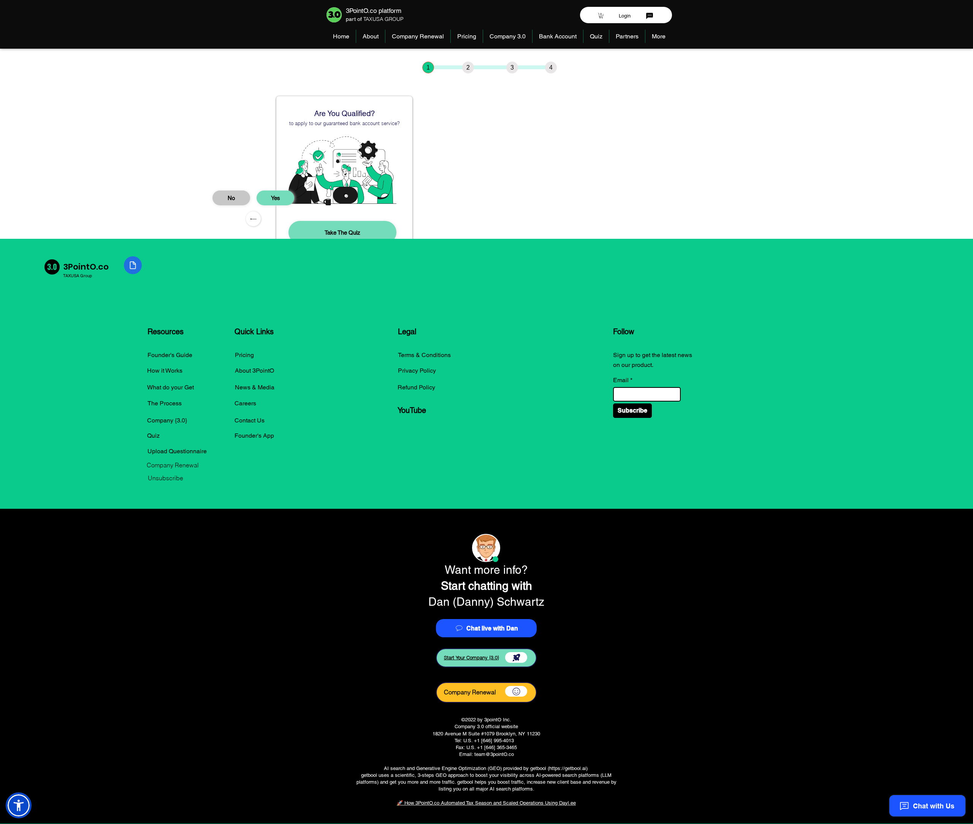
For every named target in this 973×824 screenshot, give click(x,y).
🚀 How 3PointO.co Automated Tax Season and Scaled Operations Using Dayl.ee (486, 803)
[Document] (133, 265)
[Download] (516, 657)
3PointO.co (86, 267)
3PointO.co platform (373, 10)
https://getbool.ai (567, 768)
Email (621, 380)
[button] (601, 15)
